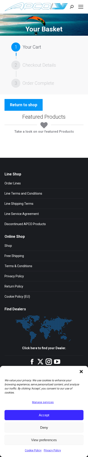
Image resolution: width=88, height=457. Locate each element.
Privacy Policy (52, 450)
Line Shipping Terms (19, 203)
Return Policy (14, 286)
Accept (44, 415)
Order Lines (13, 183)
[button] (81, 371)
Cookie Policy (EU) (17, 296)
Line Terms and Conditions (23, 193)
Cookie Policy (33, 450)
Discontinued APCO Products (25, 224)
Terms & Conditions (18, 266)
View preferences (44, 440)
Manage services (43, 402)
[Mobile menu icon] (80, 6)
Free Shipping (14, 256)
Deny (44, 427)
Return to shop (23, 104)
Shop (8, 245)
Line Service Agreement (22, 214)
